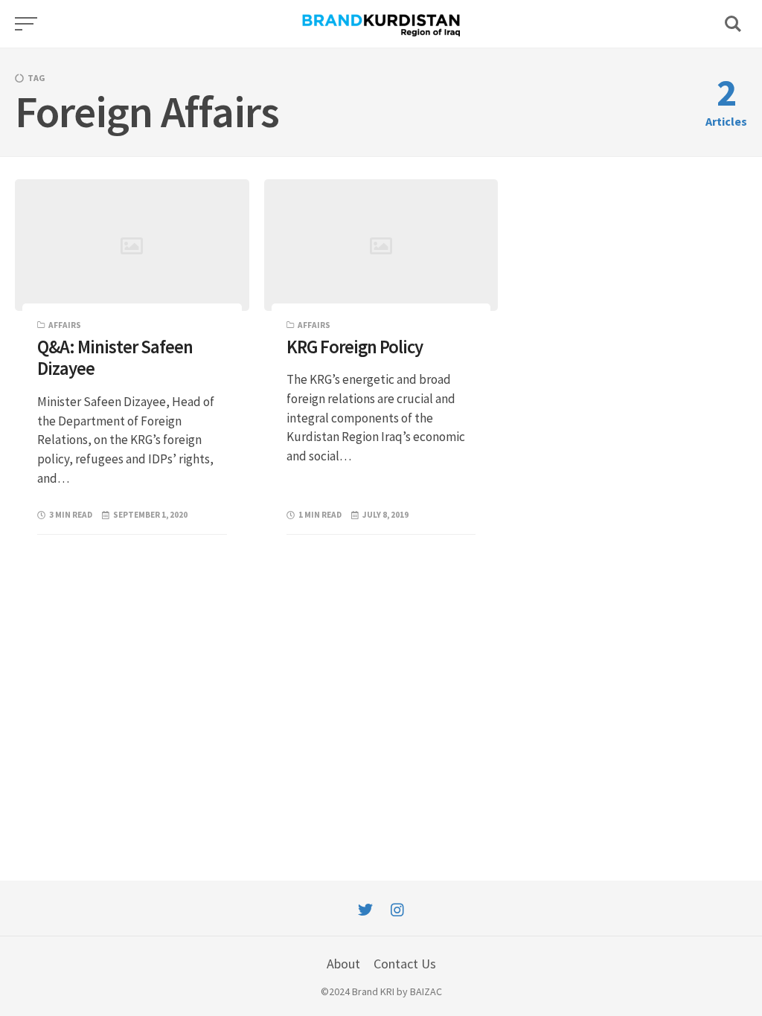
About (343, 963)
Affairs (64, 325)
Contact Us (405, 963)
